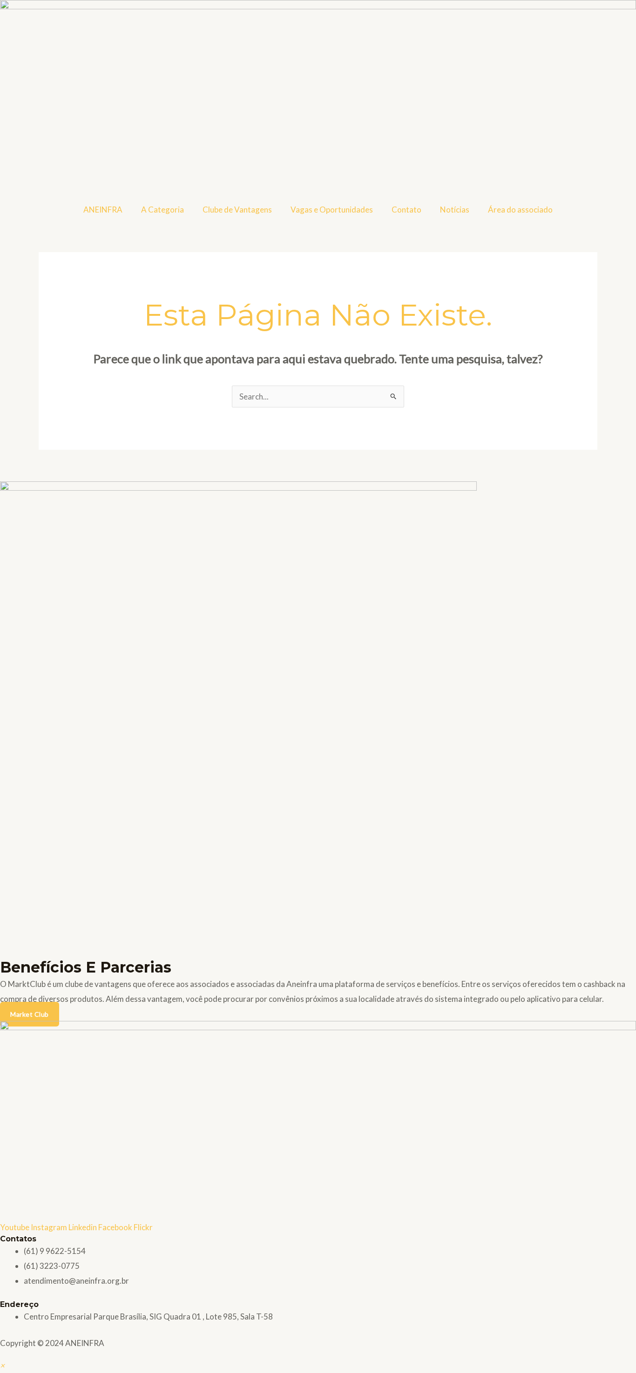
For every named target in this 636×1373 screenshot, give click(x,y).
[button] (2, 1365)
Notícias (454, 209)
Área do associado (520, 209)
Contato (406, 209)
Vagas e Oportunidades (332, 209)
